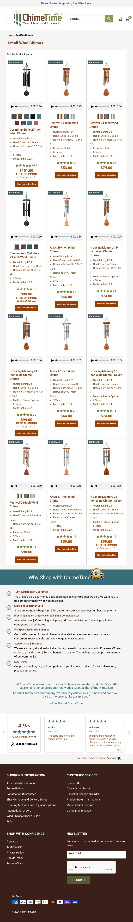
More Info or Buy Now (26, 183)
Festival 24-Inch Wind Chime (104, 124)
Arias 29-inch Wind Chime (62, 249)
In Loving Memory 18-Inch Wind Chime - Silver (106, 373)
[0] (127, 19)
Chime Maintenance (79, 810)
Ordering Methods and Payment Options (31, 805)
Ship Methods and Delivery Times (27, 799)
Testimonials (14, 847)
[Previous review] (3, 733)
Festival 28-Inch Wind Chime (24, 504)
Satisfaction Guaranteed (21, 794)
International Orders (19, 810)
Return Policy (15, 788)
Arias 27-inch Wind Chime (62, 498)
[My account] (120, 19)
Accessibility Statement (21, 783)
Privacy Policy (15, 852)
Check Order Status (79, 788)
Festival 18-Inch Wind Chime (64, 124)
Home (10, 35)
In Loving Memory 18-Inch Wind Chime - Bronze (104, 251)
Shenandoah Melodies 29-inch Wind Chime (24, 255)
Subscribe (78, 880)
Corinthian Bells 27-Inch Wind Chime (25, 131)
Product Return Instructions (84, 799)
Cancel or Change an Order (83, 794)
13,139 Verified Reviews (24, 736)
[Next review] (129, 733)
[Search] (109, 18)
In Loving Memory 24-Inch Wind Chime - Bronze (24, 374)
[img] (24, 732)
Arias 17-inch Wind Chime (62, 373)
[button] (24, 165)
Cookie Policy (15, 858)
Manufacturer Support (80, 805)
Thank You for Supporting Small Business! (66, 3)
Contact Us (73, 783)
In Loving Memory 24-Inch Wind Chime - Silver (106, 498)
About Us (12, 841)
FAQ (9, 821)
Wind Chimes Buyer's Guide (23, 816)
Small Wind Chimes (24, 35)
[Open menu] (8, 19)
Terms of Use (15, 863)
